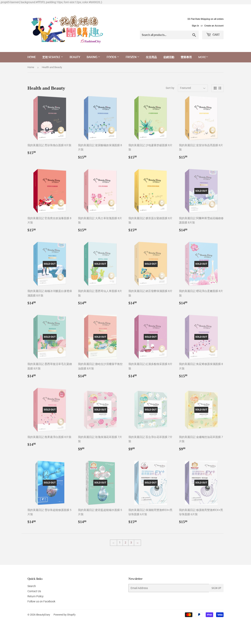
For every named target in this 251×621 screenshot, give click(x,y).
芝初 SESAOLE (51, 57)
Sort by (170, 87)
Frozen (131, 57)
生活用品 (151, 57)
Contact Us (34, 591)
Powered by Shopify (64, 614)
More (202, 57)
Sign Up (216, 588)
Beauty (75, 57)
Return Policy (35, 596)
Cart (216, 34)
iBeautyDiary (43, 614)
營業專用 (186, 57)
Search (31, 586)
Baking (92, 57)
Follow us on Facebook (41, 601)
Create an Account (214, 25)
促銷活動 (168, 57)
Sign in (195, 25)
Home (31, 57)
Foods (112, 57)
